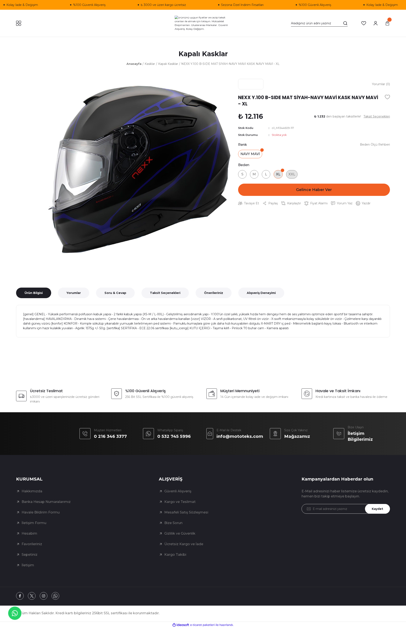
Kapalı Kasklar (203, 54)
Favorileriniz (32, 544)
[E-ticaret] (202, 625)
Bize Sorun (173, 523)
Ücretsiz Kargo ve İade (183, 544)
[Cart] (387, 23)
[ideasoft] (180, 625)
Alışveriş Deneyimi (261, 293)
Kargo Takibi (175, 555)
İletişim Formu (34, 523)
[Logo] (203, 23)
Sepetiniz (29, 555)
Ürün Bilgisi (34, 293)
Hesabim (29, 533)
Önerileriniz (213, 293)
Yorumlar (73, 293)
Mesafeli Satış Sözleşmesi (186, 512)
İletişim (28, 565)
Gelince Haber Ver (314, 189)
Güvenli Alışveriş (177, 491)
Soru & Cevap (115, 293)
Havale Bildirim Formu (41, 512)
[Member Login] (375, 23)
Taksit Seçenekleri (165, 293)
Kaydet (377, 509)
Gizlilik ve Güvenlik (179, 533)
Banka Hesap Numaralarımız (46, 502)
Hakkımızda (32, 491)
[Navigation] (18, 23)
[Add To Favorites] (387, 97)
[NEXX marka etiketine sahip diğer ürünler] (250, 84)
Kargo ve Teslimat (180, 502)
